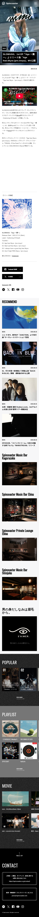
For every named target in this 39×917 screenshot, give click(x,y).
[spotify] (3, 290)
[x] (8, 290)
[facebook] (13, 290)
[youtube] (18, 290)
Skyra (18, 115)
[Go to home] (10, 3)
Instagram (15, 256)
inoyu (9, 130)
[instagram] (22, 290)
